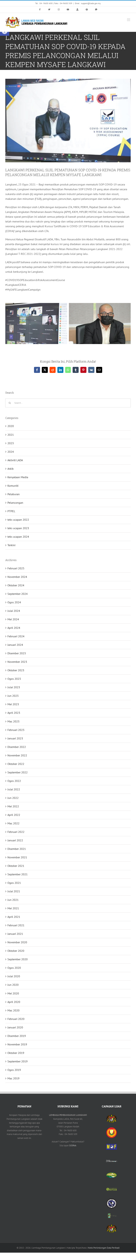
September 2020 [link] (17, 959)
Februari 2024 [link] (15, 636)
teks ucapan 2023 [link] (18, 528)
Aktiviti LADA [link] (15, 460)
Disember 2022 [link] (16, 747)
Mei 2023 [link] (13, 704)
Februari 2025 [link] (15, 568)
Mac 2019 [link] (13, 1078)
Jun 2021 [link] (13, 900)
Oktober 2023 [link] (15, 670)
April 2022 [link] (13, 815)
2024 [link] (10, 451)
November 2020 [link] (17, 942)
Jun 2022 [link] (13, 798)
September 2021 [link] (17, 874)
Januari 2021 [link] (15, 933)
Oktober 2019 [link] (15, 1053)
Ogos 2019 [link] (14, 1070)
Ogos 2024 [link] (14, 602)
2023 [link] (10, 443)
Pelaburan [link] (13, 494)
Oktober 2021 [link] (15, 866)
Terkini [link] (11, 545)
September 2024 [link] (17, 594)
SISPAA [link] (72, 1145)
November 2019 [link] (17, 1044)
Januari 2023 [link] (15, 738)
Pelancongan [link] (15, 502)
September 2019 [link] (17, 1061)
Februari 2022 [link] (15, 832)
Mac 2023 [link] (13, 721)
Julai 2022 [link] (13, 789)
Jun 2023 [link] (13, 695)
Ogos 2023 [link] (14, 678)
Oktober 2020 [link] (15, 950)
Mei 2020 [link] (13, 993)
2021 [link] (10, 434)
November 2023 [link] (17, 661)
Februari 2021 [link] (15, 925)
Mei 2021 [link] (13, 908)
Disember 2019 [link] (16, 1036)
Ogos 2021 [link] (14, 883)
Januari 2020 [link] (15, 1027)
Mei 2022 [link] (13, 806)
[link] (39, 9)
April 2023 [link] (13, 712)
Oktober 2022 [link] (15, 764)
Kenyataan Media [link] (17, 477)
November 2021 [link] (17, 857)
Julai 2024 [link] (13, 611)
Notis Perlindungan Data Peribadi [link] (104, 1247)
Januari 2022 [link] (15, 840)
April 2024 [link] (13, 628)
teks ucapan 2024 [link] (18, 536)
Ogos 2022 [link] (14, 781)
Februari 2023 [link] (15, 730)
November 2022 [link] (17, 755)
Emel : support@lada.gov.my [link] (88, 3)
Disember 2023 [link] (16, 653)
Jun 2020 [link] (13, 984)
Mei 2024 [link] (13, 619)
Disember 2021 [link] (16, 849)
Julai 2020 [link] (13, 976)
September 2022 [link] (17, 772)
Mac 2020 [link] (13, 1010)
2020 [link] (10, 426)
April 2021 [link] (13, 917)
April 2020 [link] (13, 1002)
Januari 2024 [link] (15, 644)
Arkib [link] (10, 468)
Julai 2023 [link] (13, 687)
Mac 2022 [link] (13, 823)
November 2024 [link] (17, 577)
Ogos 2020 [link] (14, 967)
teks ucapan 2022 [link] (18, 519)
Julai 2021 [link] (13, 891)
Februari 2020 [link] (15, 1019)
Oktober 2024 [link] (15, 585)
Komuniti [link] (12, 485)
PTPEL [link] (11, 511)
